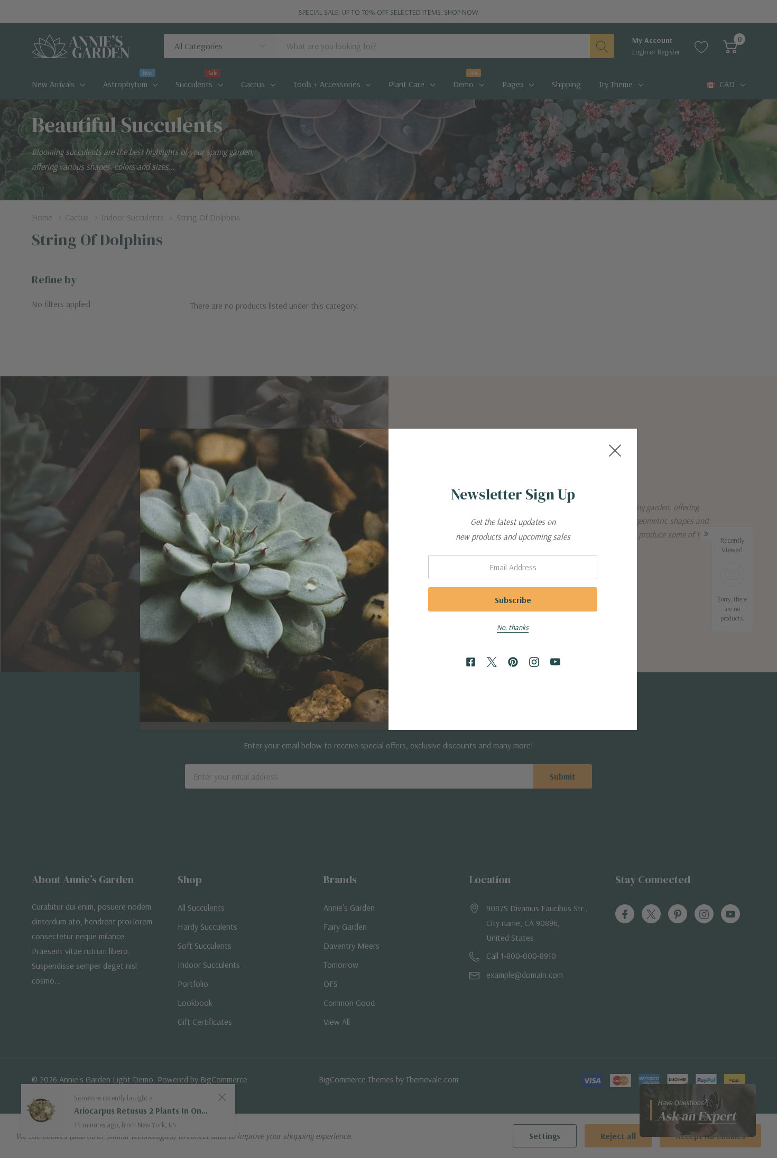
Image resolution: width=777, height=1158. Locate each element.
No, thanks (513, 627)
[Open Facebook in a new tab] (470, 662)
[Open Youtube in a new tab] (555, 662)
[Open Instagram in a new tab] (534, 662)
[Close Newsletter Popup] (615, 450)
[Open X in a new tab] (491, 662)
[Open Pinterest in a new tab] (513, 662)
